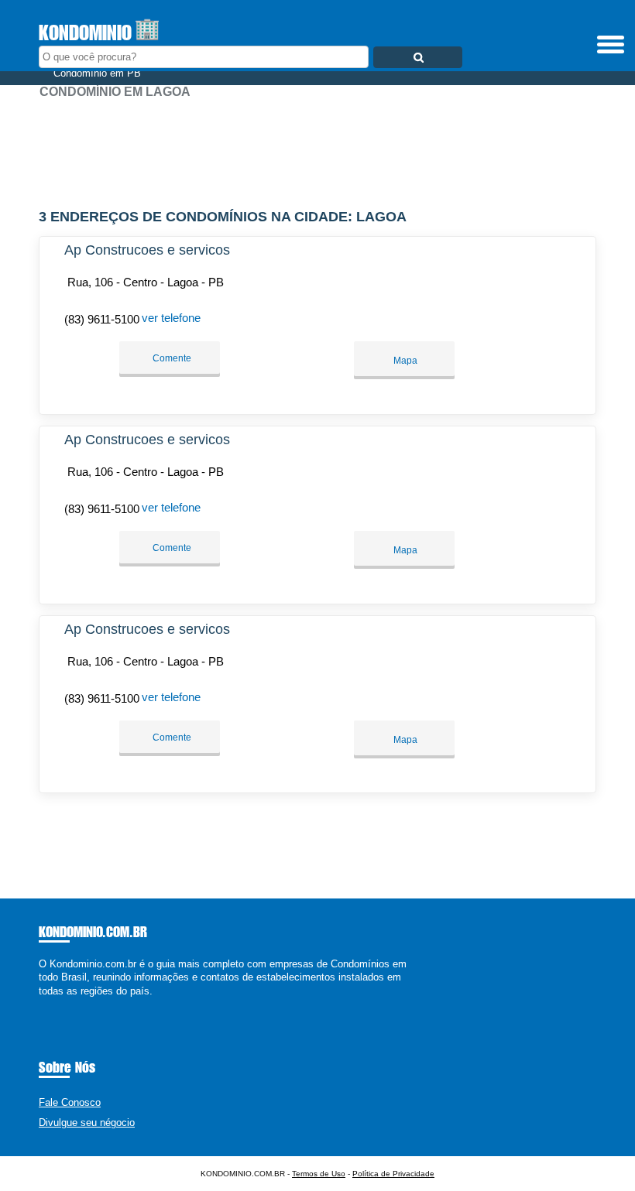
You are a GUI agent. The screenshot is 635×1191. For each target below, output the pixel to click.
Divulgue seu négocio (87, 1122)
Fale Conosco (70, 1102)
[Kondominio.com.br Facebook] (42, 1004)
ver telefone (171, 317)
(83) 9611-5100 (101, 319)
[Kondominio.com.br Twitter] (49, 1004)
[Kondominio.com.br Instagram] (56, 1004)
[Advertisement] (317, 147)
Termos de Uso (318, 1173)
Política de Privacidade (393, 1173)
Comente (170, 358)
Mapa (404, 360)
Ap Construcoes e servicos (147, 250)
